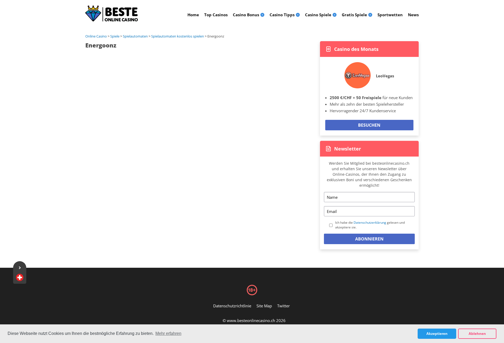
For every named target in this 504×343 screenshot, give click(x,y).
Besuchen (369, 125)
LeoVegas (385, 75)
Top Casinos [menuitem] (216, 14)
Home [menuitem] (193, 14)
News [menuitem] (413, 14)
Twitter (283, 305)
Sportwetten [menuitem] (390, 14)
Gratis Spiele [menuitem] (354, 14)
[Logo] (111, 13)
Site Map (264, 305)
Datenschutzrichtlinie (232, 305)
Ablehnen (477, 333)
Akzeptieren (437, 333)
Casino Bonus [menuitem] (246, 14)
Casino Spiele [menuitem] (318, 14)
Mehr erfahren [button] (168, 333)
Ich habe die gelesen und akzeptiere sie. (370, 224)
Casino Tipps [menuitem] (282, 14)
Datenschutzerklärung (370, 222)
